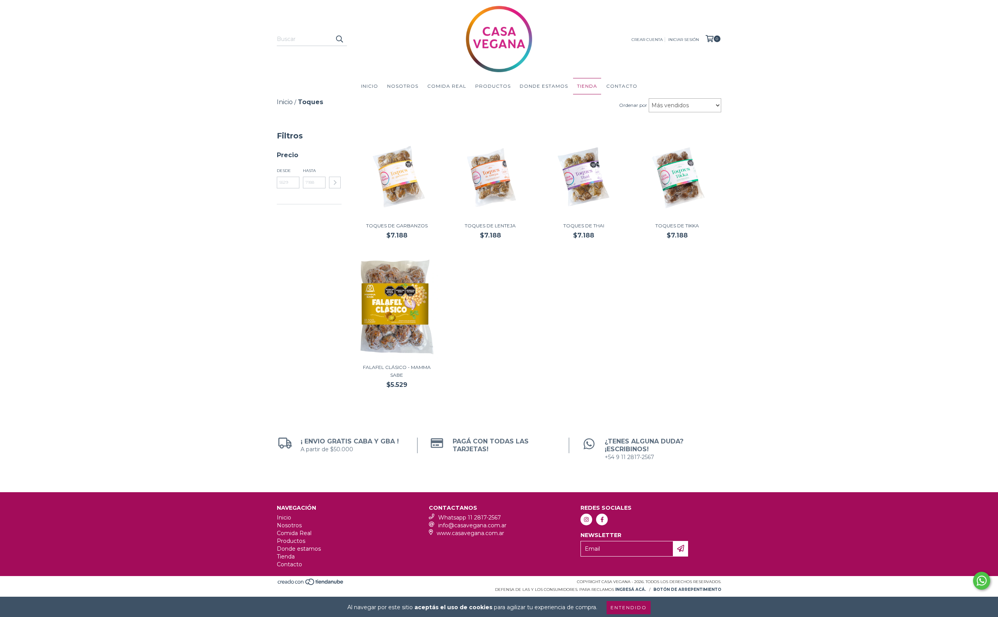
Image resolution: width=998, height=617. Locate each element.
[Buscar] (339, 39)
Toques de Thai (583, 226)
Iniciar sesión (683, 39)
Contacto (621, 86)
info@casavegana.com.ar (472, 525)
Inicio (369, 86)
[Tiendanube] (311, 584)
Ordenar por (633, 105)
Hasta (309, 170)
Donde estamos (544, 86)
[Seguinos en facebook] (602, 519)
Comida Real (446, 86)
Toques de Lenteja (490, 226)
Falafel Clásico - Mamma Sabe (397, 371)
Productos (493, 86)
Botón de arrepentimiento (687, 589)
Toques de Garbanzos (397, 226)
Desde (284, 170)
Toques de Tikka (677, 226)
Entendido (628, 607)
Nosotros (402, 86)
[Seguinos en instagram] (586, 519)
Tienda (587, 86)
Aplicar (335, 182)
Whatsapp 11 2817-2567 (469, 517)
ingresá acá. (630, 589)
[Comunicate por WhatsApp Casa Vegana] (981, 581)
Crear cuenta (647, 39)
